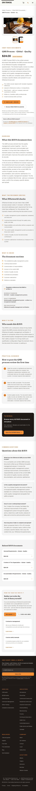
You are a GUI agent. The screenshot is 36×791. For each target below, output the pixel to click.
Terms (8, 785)
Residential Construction (26, 701)
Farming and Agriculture (25, 717)
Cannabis (22, 729)
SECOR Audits (5, 695)
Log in (21, 747)
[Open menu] (32, 2)
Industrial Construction (25, 704)
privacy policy (20, 678)
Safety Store (23, 750)
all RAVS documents (22, 121)
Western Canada (24, 770)
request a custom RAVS (9, 123)
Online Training (5, 704)
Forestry (22, 714)
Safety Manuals (5, 698)
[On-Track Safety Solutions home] (7, 2)
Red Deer (22, 767)
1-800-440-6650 (25, 614)
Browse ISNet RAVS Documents (15, 107)
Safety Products (6, 10)
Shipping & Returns (16, 785)
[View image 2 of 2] (21, 40)
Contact (22, 743)
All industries (23, 692)
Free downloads (6, 747)
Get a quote (9, 614)
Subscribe (18, 674)
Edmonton (22, 764)
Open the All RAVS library (13, 432)
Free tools (4, 743)
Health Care (22, 720)
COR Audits (5, 692)
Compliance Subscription (8, 707)
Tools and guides (6, 737)
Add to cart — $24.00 (12, 102)
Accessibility (25, 785)
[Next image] (31, 25)
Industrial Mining (24, 707)
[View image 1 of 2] (15, 40)
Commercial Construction (26, 698)
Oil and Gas (22, 695)
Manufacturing (23, 711)
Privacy (4, 785)
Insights (4, 740)
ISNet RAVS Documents (18, 10)
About (21, 737)
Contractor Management (8, 701)
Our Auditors (23, 740)
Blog (3, 750)
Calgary (21, 761)
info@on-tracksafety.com (27, 779)
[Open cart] (23, 2)
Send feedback (5, 753)
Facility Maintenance (25, 723)
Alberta (21, 758)
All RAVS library (13, 121)
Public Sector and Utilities (26, 726)
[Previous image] (4, 25)
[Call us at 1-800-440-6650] (28, 3)
